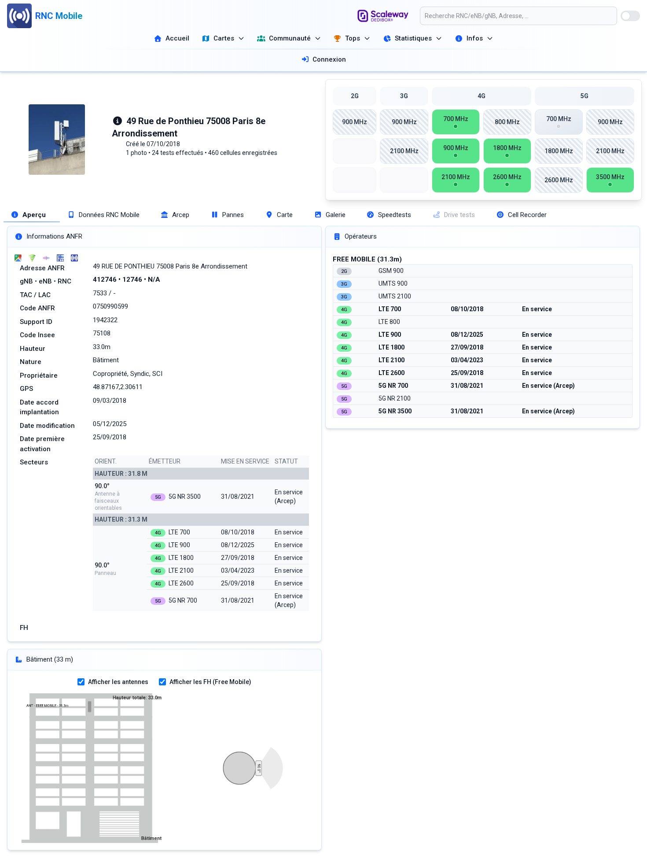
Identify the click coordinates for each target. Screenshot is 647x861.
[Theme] (630, 16)
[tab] (32, 215)
